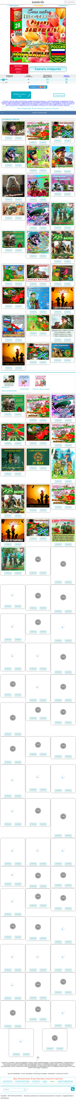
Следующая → (63, 5)
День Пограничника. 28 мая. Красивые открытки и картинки (38, 108)
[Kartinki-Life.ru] (38, 2)
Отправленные (59, 95)
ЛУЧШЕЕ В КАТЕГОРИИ (22, 1084)
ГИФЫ (45, 1084)
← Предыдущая (13, 5)
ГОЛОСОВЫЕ (38, 5)
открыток (7, 1084)
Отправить (33, 87)
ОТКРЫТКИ (36, 1084)
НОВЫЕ (52, 1084)
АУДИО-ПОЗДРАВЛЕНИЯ (65, 1084)
